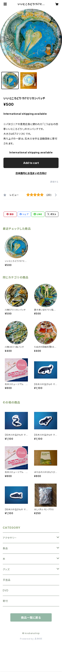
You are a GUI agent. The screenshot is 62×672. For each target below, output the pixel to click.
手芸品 (6, 579)
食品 (5, 548)
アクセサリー (10, 537)
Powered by (27, 638)
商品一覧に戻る (31, 617)
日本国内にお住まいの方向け (31, 173)
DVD (5, 590)
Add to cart (31, 163)
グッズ (6, 569)
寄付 (5, 600)
